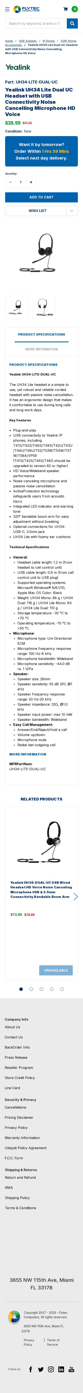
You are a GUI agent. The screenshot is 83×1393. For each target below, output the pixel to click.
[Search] (72, 23)
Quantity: (11, 173)
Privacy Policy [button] (16, 1127)
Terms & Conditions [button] (20, 1208)
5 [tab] (62, 989)
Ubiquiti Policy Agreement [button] (25, 1148)
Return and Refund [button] (20, 1177)
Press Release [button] (16, 1057)
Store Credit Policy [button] (20, 1078)
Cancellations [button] (15, 1107)
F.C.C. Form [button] (14, 1158)
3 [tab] (41, 989)
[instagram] (51, 1369)
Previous (6, 896)
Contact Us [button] (14, 1037)
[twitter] (40, 1369)
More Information (41, 349)
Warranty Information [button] (22, 1138)
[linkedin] (61, 1369)
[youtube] (71, 1369)
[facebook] (30, 1369)
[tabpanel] (41, 894)
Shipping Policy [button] (17, 1198)
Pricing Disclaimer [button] (19, 1117)
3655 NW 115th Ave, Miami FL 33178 (42, 1328)
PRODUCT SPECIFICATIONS (41, 334)
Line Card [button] (12, 1088)
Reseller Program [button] (19, 1067)
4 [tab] (51, 989)
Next (76, 896)
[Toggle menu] (7, 9)
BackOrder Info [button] (17, 1047)
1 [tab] (21, 989)
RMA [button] (9, 1187)
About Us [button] (12, 1027)
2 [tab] (31, 989)
